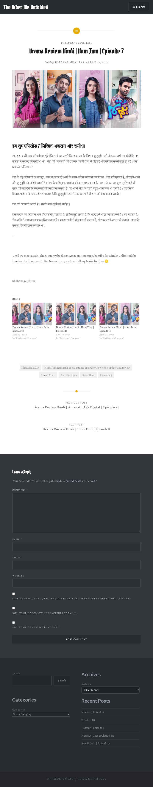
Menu (140, 6)
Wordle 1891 (88, 720)
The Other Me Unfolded (26, 7)
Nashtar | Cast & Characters (97, 735)
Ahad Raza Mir (30, 367)
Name (17, 539)
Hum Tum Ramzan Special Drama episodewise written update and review (87, 367)
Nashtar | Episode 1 (92, 728)
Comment (20, 490)
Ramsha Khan (69, 375)
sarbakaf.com (98, 779)
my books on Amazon (66, 256)
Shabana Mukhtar (69, 62)
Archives (86, 684)
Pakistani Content (76, 42)
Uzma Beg (106, 375)
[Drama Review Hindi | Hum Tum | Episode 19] (119, 314)
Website (18, 575)
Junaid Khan (48, 375)
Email (17, 557)
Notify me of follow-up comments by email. (44, 613)
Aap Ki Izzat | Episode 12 (95, 743)
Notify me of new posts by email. (36, 627)
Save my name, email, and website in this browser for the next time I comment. (72, 598)
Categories (18, 709)
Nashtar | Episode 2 (92, 712)
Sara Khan (88, 375)
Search (16, 673)
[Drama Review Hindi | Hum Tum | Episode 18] (32, 314)
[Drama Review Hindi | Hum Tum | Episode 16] (76, 314)
